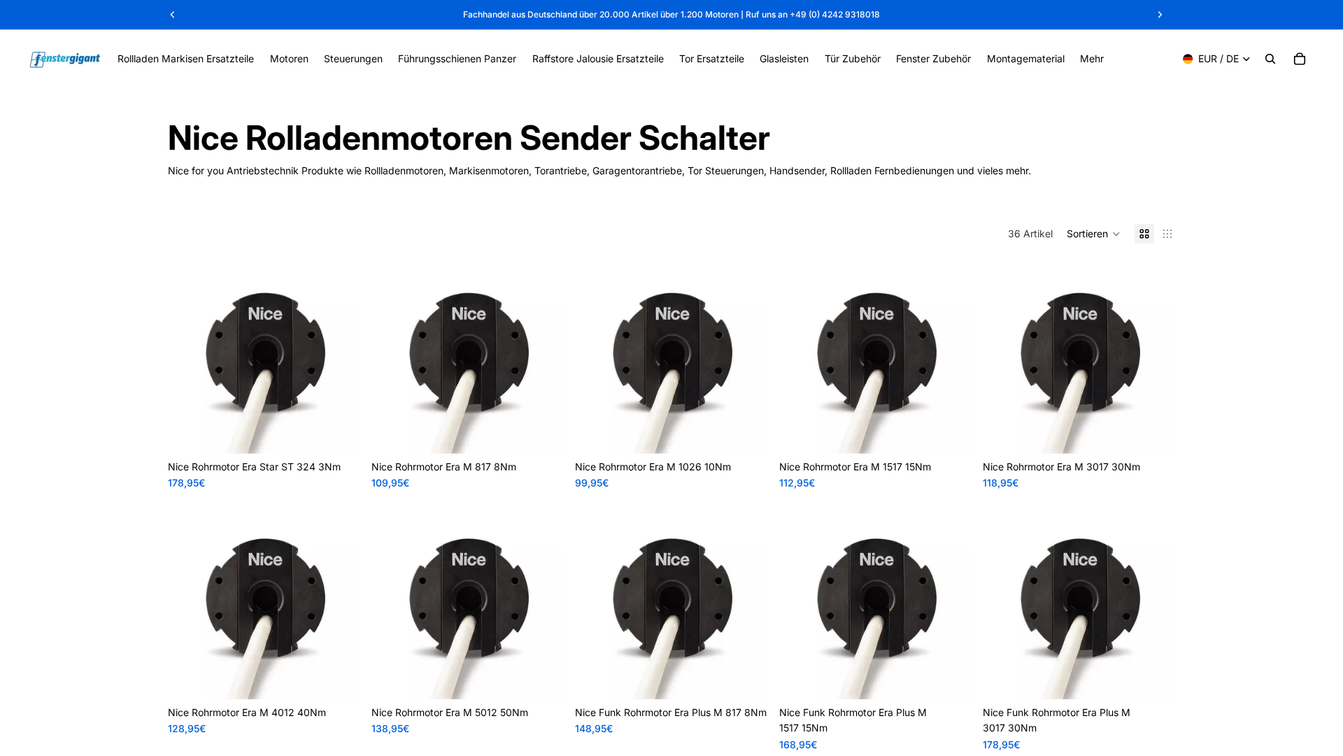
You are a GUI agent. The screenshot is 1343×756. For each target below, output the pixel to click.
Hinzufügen (350, 432)
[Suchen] (1270, 58)
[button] (1094, 233)
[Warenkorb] (1299, 58)
